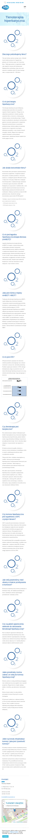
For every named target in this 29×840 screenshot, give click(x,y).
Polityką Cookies (14, 832)
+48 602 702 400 (19, 2)
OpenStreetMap (20, 822)
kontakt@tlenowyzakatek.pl (8, 797)
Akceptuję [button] (5, 836)
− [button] (3, 804)
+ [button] (3, 801)
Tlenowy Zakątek (14, 803)
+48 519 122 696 (11, 2)
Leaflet (14, 822)
